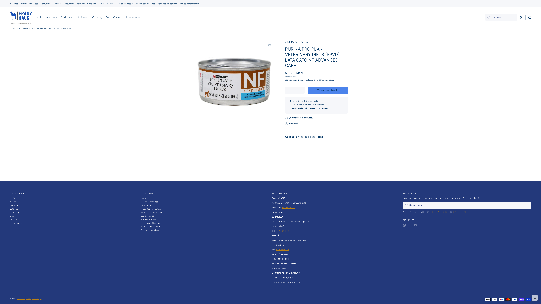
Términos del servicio (150, 226)
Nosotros (145, 198)
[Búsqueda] (487, 17)
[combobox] (501, 17)
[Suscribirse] (527, 205)
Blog (12, 216)
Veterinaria (14, 209)
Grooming (14, 212)
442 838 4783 (282, 231)
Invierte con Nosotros (150, 223)
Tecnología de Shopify (34, 299)
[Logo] (21, 17)
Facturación (146, 205)
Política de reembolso (150, 230)
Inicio (12, 198)
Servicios (14, 205)
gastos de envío (296, 80)
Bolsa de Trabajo (148, 219)
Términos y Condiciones (151, 212)
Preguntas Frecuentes (151, 209)
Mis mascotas (16, 223)
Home (12, 28)
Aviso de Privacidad (149, 202)
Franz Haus (21, 299)
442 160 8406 (282, 249)
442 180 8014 (288, 207)
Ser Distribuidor (148, 216)
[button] (529, 17)
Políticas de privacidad (439, 212)
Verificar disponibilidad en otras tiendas (310, 108)
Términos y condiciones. (461, 212)
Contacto (14, 219)
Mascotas (14, 202)
